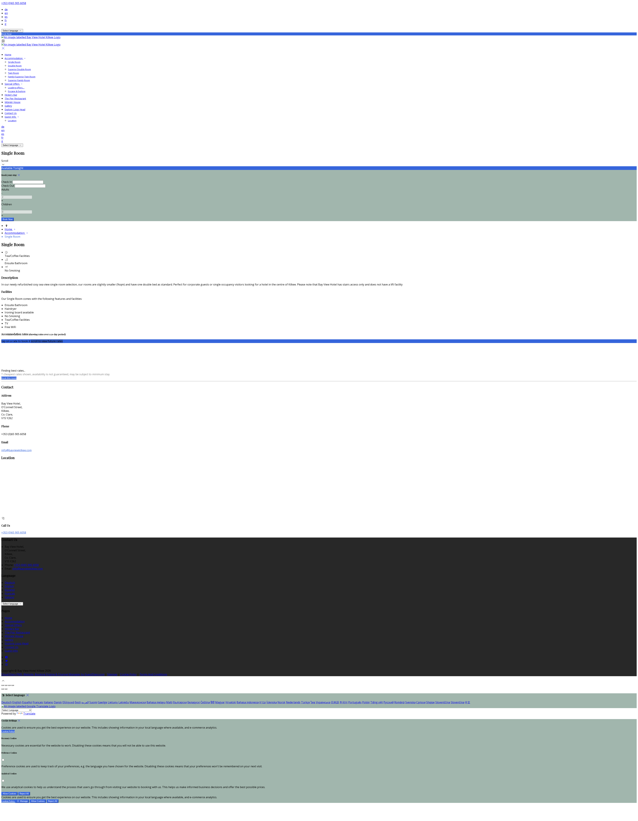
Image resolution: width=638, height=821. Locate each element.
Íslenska (271, 702)
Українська (323, 702)
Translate (29, 713)
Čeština (205, 702)
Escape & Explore (16, 91)
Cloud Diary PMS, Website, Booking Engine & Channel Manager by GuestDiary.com (52, 674)
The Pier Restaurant (15, 98)
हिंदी (212, 702)
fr (6, 20)
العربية (85, 702)
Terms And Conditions (153, 674)
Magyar (220, 702)
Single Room (14, 62)
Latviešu (123, 702)
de (6, 9)
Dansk (58, 702)
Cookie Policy (128, 674)
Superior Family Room (19, 80)
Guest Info (11, 116)
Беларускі (193, 702)
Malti (169, 702)
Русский (388, 702)
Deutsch (10, 582)
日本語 (335, 702)
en (6, 13)
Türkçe (305, 702)
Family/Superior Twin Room (21, 76)
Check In (6, 182)
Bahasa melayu (156, 702)
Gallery (8, 105)
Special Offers (12, 83)
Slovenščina (442, 702)
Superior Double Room (19, 69)
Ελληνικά (68, 702)
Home (8, 54)
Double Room (15, 65)
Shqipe (430, 702)
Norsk (281, 702)
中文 (467, 702)
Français (10, 593)
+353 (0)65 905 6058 (13, 3)
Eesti (78, 702)
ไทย (313, 702)
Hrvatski (230, 702)
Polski (366, 702)
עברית (262, 702)
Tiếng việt (376, 702)
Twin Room (13, 72)
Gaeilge (102, 702)
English (9, 586)
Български (180, 702)
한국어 (344, 702)
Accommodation (14, 58)
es (6, 17)
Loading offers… (16, 87)
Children (6, 204)
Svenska (410, 702)
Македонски (138, 702)
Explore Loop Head (15, 109)
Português (355, 702)
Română (399, 702)
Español (10, 590)
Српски (420, 702)
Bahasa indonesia (248, 702)
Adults (5, 189)
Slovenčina (457, 702)
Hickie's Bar (11, 94)
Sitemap (112, 674)
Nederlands (293, 702)
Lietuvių (113, 702)
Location (12, 120)
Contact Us (11, 113)
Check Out (7, 186)
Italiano (9, 597)
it (5, 24)
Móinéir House (12, 102)
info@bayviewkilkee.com (16, 450)
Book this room (8, 378)
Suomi (93, 702)
